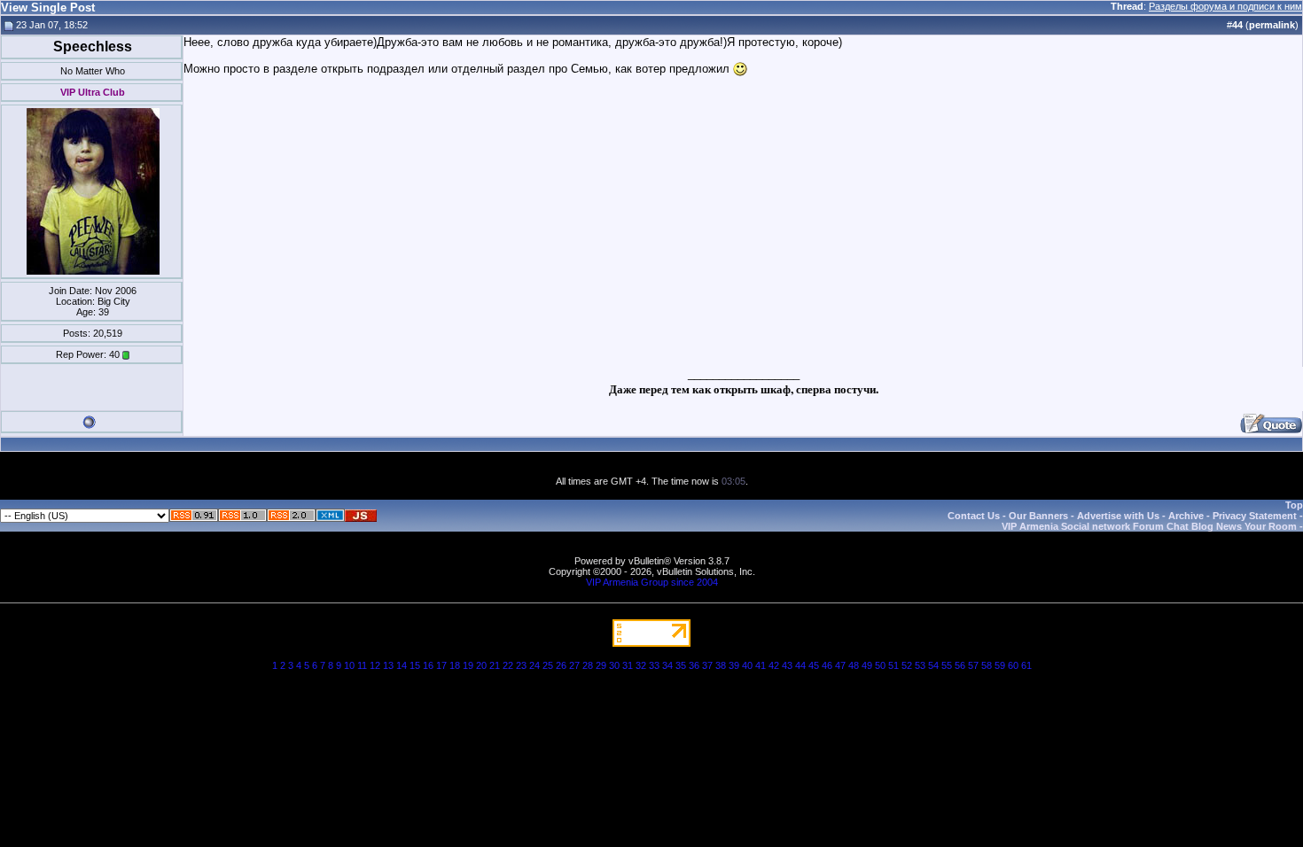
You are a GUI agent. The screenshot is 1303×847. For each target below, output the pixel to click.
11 (362, 665)
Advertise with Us (1118, 515)
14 (401, 665)
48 (853, 665)
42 (774, 665)
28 (587, 665)
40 (747, 665)
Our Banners (1038, 515)
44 (800, 665)
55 (946, 665)
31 (627, 665)
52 (906, 665)
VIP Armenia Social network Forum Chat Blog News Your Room (1149, 526)
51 (893, 665)
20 (481, 665)
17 (441, 665)
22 (508, 665)
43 (787, 665)
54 (933, 665)
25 (547, 665)
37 (707, 665)
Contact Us (974, 515)
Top (1294, 505)
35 (680, 665)
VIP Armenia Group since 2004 (652, 582)
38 (720, 665)
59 (1000, 665)
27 (574, 665)
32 (641, 665)
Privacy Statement (1255, 515)
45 (813, 665)
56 (960, 665)
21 (494, 665)
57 (973, 665)
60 (1013, 665)
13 (388, 665)
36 (694, 665)
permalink (1272, 24)
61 (1026, 665)
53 (920, 665)
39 (734, 665)
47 (840, 665)
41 (760, 665)
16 (428, 665)
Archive (1186, 515)
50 (880, 665)
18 (454, 665)
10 (349, 665)
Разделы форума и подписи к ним (1225, 6)
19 (468, 665)
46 (827, 665)
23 (521, 665)
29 (601, 665)
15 (415, 665)
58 (986, 665)
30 (614, 665)
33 (654, 665)
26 (561, 665)
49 (867, 665)
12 (375, 665)
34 (667, 665)
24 (534, 665)
